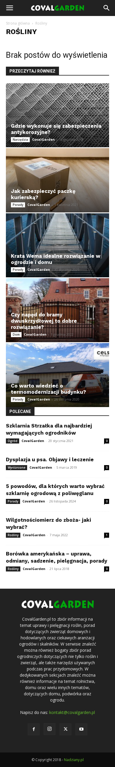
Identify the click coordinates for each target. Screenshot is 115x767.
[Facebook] (34, 729)
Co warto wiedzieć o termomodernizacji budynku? (48, 389)
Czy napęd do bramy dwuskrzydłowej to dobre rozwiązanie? (44, 321)
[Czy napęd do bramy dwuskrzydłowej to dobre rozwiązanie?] (57, 310)
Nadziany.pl (74, 759)
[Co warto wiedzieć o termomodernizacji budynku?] (57, 375)
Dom (16, 334)
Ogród (12, 441)
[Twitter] (65, 729)
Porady (18, 205)
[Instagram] (49, 729)
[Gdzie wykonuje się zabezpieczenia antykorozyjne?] (57, 115)
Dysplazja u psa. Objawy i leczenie (50, 459)
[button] (9, 8)
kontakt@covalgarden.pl (72, 712)
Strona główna (18, 23)
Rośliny (13, 535)
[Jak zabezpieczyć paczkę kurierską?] (57, 180)
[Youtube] (81, 729)
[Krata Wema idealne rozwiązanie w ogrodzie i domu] (57, 245)
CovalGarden (43, 139)
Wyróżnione (16, 467)
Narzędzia (20, 139)
